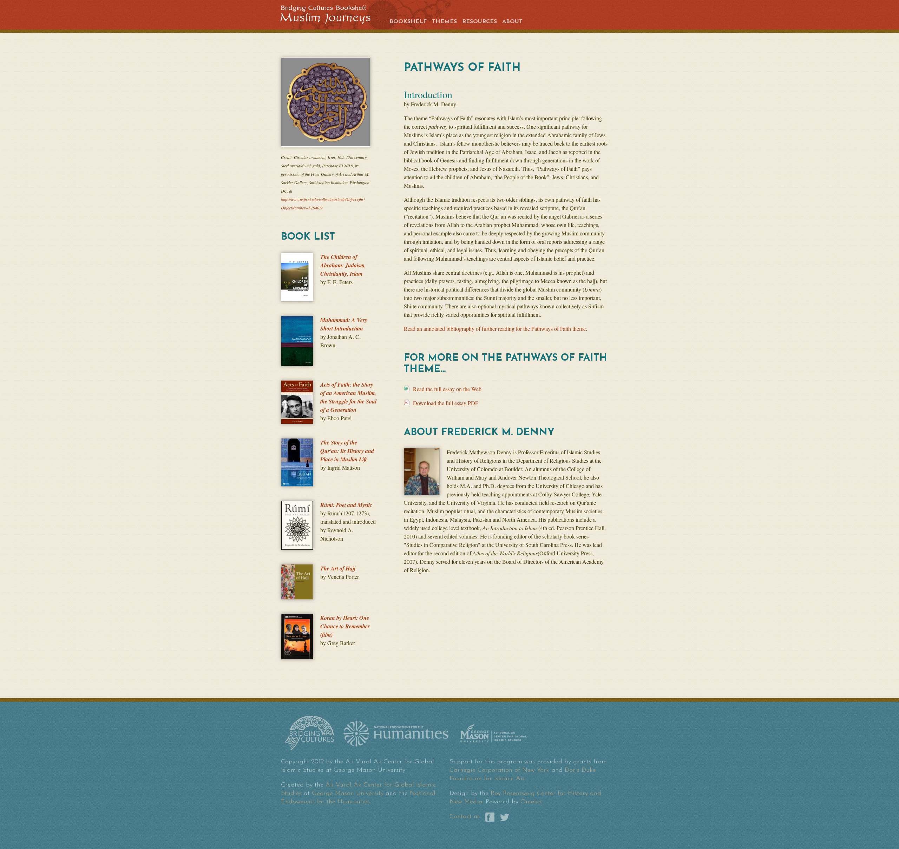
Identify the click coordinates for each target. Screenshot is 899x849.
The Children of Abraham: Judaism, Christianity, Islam (343, 265)
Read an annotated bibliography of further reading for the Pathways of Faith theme (495, 328)
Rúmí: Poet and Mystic (346, 505)
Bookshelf (408, 22)
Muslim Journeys (330, 14)
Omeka (530, 802)
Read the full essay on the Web (447, 389)
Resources (479, 22)
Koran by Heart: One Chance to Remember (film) (345, 626)
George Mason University (347, 793)
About (512, 22)
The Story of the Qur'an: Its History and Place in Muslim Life (347, 451)
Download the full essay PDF (445, 403)
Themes (444, 22)
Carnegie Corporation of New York (499, 770)
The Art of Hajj (337, 568)
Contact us (465, 817)
